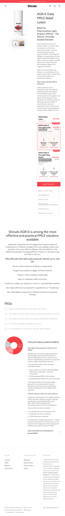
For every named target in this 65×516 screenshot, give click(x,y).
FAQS (6, 463)
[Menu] (5, 6)
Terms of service (19, 512)
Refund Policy (28, 463)
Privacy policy (10, 512)
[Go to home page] (32, 6)
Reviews (7, 465)
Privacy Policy (28, 465)
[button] (50, 6)
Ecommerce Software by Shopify (13, 510)
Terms (26, 468)
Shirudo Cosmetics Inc (15, 507)
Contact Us (8, 468)
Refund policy (27, 510)
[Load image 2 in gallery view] (21, 43)
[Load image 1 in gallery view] (15, 43)
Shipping (27, 460)
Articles (7, 460)
